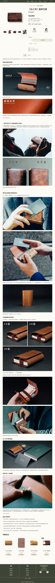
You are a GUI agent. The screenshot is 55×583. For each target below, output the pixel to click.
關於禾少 (27, 568)
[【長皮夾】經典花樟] (46, 543)
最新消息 (40, 1)
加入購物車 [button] (46, 554)
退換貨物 (11, 572)
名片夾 (31, 49)
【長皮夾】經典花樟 (46, 550)
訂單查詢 (27, 572)
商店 (35, 1)
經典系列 (32, 1)
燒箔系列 (28, 1)
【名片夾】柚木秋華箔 (8, 550)
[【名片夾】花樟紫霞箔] (21, 543)
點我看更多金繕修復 (6, 513)
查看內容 (21, 554)
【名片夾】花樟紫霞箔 (21, 550)
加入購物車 (43, 40)
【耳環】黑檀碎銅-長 (33, 550)
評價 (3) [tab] (29, 55)
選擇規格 (33, 554)
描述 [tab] (25, 55)
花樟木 (37, 49)
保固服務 (11, 570)
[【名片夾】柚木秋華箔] (8, 543)
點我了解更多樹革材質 (6, 117)
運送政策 (11, 568)
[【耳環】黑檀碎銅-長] (34, 543)
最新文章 (27, 570)
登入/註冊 (45, 1)
